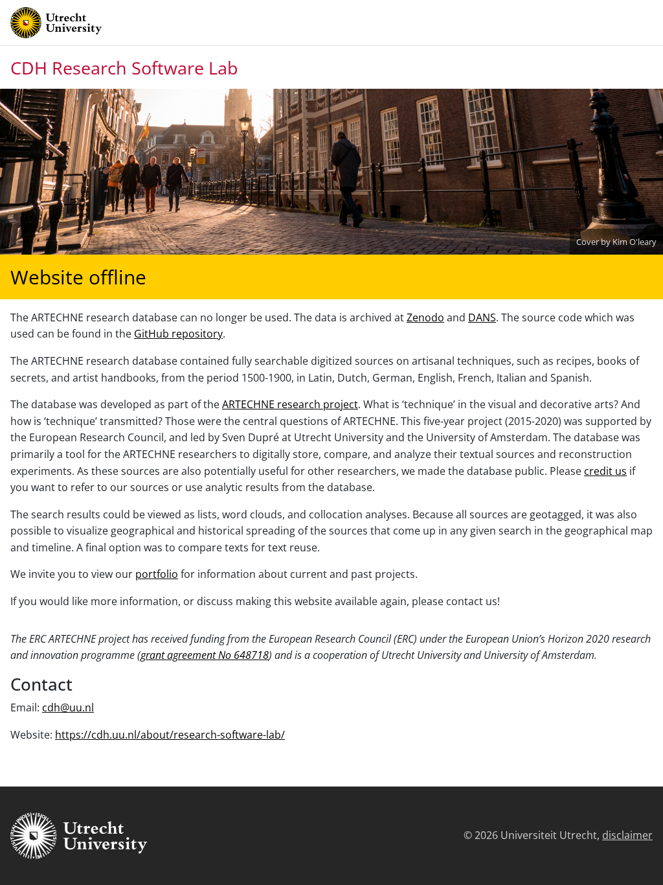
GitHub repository (178, 334)
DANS (482, 317)
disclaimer (627, 835)
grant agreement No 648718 (204, 655)
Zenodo (425, 317)
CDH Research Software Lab (124, 68)
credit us (605, 471)
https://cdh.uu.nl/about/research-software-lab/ (170, 735)
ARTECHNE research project (290, 404)
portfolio (156, 574)
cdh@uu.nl (68, 707)
